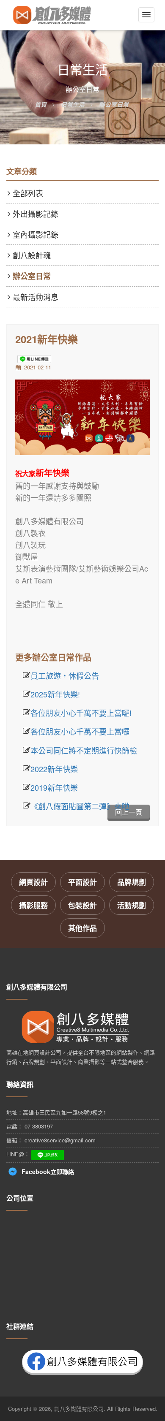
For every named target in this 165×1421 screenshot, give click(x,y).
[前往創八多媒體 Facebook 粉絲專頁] (82, 1361)
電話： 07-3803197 (29, 1126)
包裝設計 (82, 905)
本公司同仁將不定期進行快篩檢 (83, 750)
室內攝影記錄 (35, 234)
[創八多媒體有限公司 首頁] (52, 14)
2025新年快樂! (55, 694)
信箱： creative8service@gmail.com (51, 1140)
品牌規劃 (131, 882)
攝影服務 (33, 905)
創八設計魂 (32, 254)
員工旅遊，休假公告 (64, 675)
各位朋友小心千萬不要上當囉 (79, 731)
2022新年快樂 (54, 768)
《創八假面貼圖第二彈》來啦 (79, 805)
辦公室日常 (32, 276)
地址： (56, 1112)
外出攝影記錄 (35, 213)
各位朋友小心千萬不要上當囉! (81, 712)
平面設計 (82, 882)
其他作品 (82, 928)
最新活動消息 (35, 296)
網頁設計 (33, 882)
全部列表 (28, 192)
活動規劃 (131, 905)
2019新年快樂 (54, 787)
